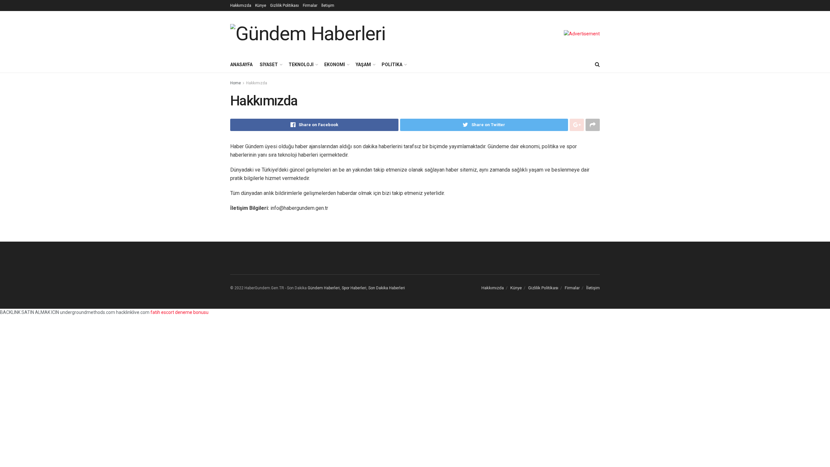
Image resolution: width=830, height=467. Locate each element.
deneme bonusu (191, 312)
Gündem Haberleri (324, 288)
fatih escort (162, 312)
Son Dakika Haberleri (386, 288)
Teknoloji (301, 64)
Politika (392, 64)
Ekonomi (334, 64)
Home (235, 83)
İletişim (327, 5)
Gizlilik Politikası (284, 5)
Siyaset (269, 64)
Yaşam (363, 64)
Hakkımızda (240, 5)
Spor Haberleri (354, 288)
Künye (260, 5)
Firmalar (310, 5)
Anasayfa (241, 64)
